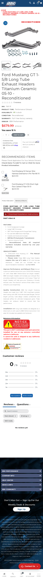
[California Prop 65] (12, 346)
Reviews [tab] (9, 404)
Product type (8, 109)
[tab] (23, 404)
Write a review (27, 395)
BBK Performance (16, 121)
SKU (3, 106)
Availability (7, 112)
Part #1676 (31, 265)
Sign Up (22, 509)
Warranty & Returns (21, 200)
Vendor (5, 121)
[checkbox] (8, 421)
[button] (21, 372)
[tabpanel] (21, 430)
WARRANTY (6, 118)
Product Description (8, 200)
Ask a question (15, 395)
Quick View (5, 180)
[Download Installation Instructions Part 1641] (21, 214)
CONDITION (6, 115)
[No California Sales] (16, 324)
